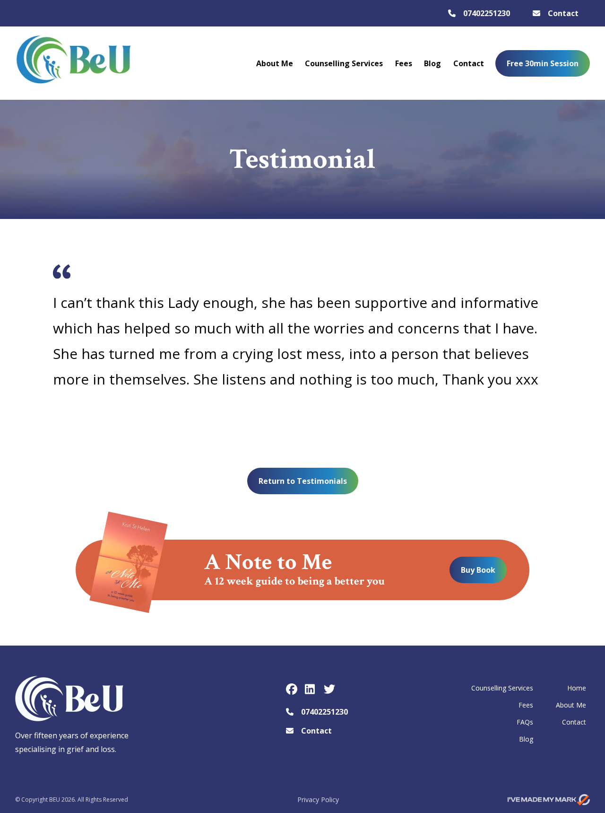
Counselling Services (344, 63)
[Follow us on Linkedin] (310, 689)
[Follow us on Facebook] (291, 689)
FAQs (525, 721)
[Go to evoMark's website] (549, 799)
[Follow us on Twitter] (329, 689)
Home (576, 687)
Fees (403, 63)
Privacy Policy (318, 799)
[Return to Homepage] (73, 63)
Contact (468, 63)
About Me (274, 63)
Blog (432, 63)
